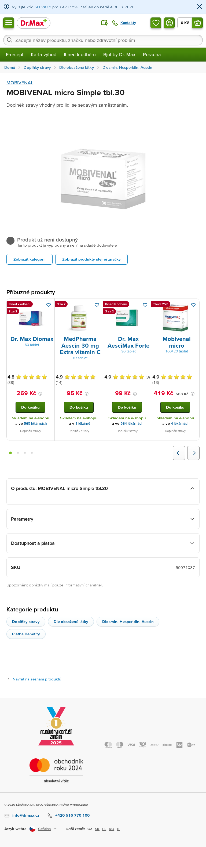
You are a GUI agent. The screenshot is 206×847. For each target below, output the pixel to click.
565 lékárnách (35, 423)
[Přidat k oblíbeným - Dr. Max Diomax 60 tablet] (48, 305)
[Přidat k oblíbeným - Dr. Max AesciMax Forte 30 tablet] (145, 305)
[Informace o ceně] (40, 394)
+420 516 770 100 (72, 815)
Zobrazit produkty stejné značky (91, 259)
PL (104, 829)
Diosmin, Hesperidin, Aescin (128, 621)
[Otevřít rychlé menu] (8, 22)
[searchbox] (103, 40)
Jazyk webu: (15, 828)
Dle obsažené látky (71, 621)
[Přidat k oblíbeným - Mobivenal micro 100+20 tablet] (193, 305)
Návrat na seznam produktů (37, 679)
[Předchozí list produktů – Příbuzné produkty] (179, 453)
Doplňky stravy (26, 621)
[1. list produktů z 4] (10, 453)
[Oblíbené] (155, 22)
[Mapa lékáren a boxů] (104, 23)
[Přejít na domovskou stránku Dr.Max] (33, 22)
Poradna (152, 54)
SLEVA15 (43, 7)
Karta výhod (43, 54)
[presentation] (30, 318)
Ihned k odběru (80, 54)
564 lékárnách (132, 423)
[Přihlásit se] (169, 22)
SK (97, 829)
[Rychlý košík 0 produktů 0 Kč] (197, 22)
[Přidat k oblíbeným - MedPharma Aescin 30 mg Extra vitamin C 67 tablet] (97, 305)
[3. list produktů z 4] (24, 452)
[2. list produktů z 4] (17, 452)
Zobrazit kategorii (29, 259)
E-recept (14, 54)
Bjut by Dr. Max (119, 54)
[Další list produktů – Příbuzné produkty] (193, 453)
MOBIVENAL (19, 82)
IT (118, 829)
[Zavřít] (199, 6)
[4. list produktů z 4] (31, 452)
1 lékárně (82, 423)
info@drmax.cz (25, 815)
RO (111, 829)
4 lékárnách (180, 423)
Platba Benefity (26, 634)
